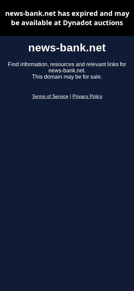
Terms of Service (50, 96)
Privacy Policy (87, 96)
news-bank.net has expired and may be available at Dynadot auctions (67, 18)
